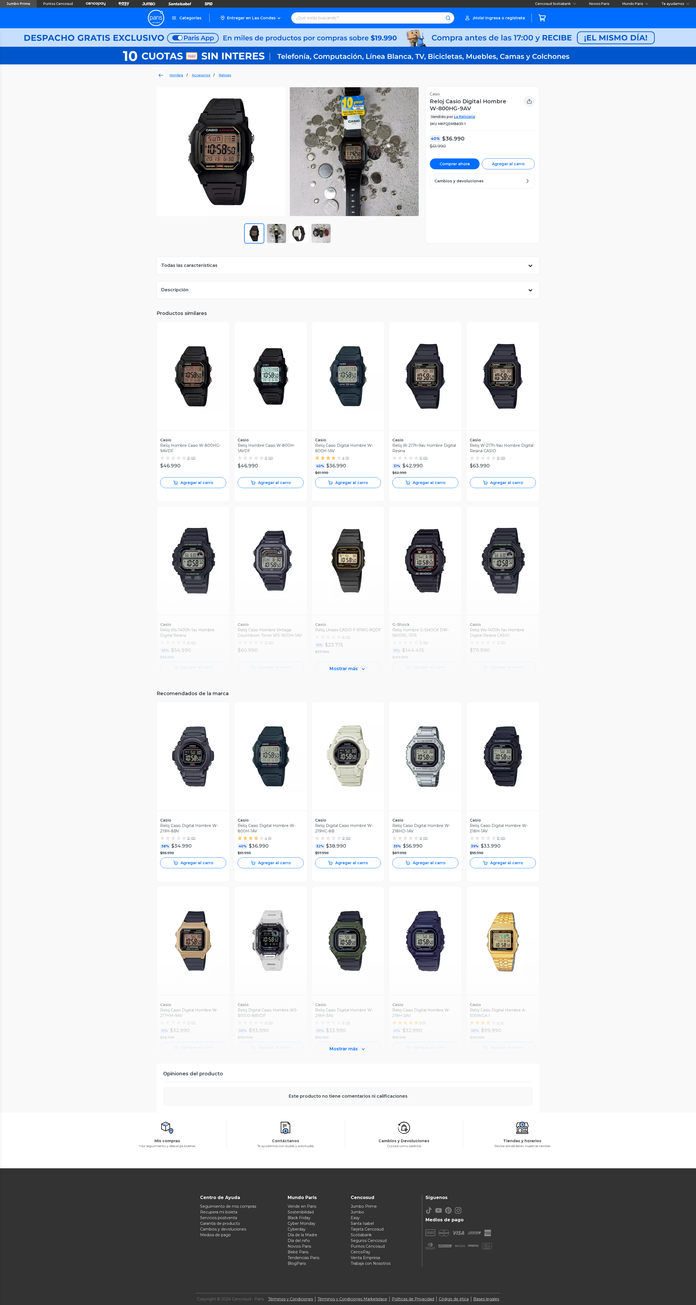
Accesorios (201, 75)
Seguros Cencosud (369, 1240)
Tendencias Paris (303, 1257)
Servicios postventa (218, 1217)
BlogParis (297, 1263)
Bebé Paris (298, 1252)
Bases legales (486, 1299)
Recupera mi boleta (218, 1212)
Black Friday (299, 1217)
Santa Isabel (362, 1223)
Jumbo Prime (18, 4)
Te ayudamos (672, 4)
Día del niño (299, 1240)
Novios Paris (599, 4)
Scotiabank (361, 1234)
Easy (355, 1217)
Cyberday (297, 1229)
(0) (193, 458)
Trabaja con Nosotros (370, 1263)
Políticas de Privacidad (413, 1299)
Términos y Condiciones (290, 1299)
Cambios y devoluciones (223, 1229)
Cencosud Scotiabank (553, 4)
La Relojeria (464, 117)
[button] (250, 18)
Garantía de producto (220, 1223)
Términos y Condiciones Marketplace (352, 1299)
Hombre (176, 75)
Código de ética (454, 1299)
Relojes (225, 75)
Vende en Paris (302, 1206)
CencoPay (360, 1252)
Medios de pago (215, 1234)
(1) (347, 458)
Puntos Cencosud (58, 4)
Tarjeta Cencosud (367, 1229)
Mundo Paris (632, 4)
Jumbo (357, 1212)
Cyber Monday (301, 1223)
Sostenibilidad (301, 1212)
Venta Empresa (365, 1257)
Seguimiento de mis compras (228, 1206)
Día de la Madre (302, 1234)
